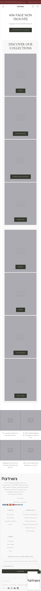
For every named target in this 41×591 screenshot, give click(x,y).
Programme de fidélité (10, 521)
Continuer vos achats (21, 30)
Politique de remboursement (30, 524)
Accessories (20, 353)
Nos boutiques (10, 518)
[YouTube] (15, 588)
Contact (10, 524)
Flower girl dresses (21, 176)
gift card (20, 396)
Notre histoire (10, 514)
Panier (10, 551)
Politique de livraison (30, 521)
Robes (20, 310)
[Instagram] (11, 588)
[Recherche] (33, 6)
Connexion (10, 541)
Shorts (20, 267)
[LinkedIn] (18, 588)
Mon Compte (10, 544)
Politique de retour (30, 527)
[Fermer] (39, 571)
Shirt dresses (20, 133)
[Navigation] (3, 6)
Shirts (20, 91)
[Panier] (37, 6)
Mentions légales (30, 531)
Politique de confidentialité (30, 514)
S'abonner (20, 571)
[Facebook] (8, 588)
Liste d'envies (10, 547)
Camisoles (20, 219)
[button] (33, 580)
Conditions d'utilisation (30, 518)
